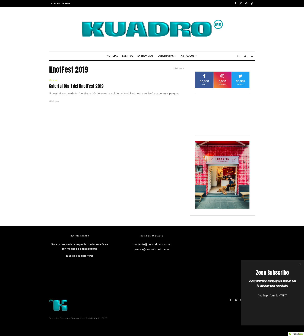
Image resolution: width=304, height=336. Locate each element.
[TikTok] (252, 3)
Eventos (127, 56)
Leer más (54, 101)
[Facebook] (235, 3)
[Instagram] (246, 3)
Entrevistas (145, 56)
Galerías (53, 80)
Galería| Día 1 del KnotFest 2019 (76, 86)
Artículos (187, 56)
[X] (241, 3)
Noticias (112, 56)
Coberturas (166, 56)
